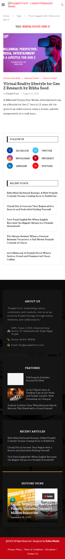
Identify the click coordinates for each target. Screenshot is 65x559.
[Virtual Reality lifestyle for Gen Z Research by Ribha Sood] (32, 52)
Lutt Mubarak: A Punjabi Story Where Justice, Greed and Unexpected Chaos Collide (29, 256)
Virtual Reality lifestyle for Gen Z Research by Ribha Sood (31, 86)
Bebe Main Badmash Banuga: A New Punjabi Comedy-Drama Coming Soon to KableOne (32, 194)
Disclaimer (50, 549)
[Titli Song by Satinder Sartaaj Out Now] (16, 379)
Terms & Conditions (33, 549)
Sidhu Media (52, 541)
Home (6, 16)
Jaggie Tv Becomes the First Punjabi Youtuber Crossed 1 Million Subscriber (31, 509)
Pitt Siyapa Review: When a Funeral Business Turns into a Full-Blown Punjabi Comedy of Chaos (30, 239)
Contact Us (32, 553)
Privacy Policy (15, 549)
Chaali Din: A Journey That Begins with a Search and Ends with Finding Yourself (30, 208)
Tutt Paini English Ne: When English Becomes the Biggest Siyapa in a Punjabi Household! (30, 223)
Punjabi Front (12, 93)
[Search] (62, 5)
